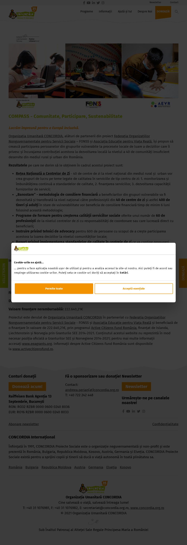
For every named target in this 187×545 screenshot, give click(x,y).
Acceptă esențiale (134, 288)
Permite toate (54, 288)
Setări (124, 272)
